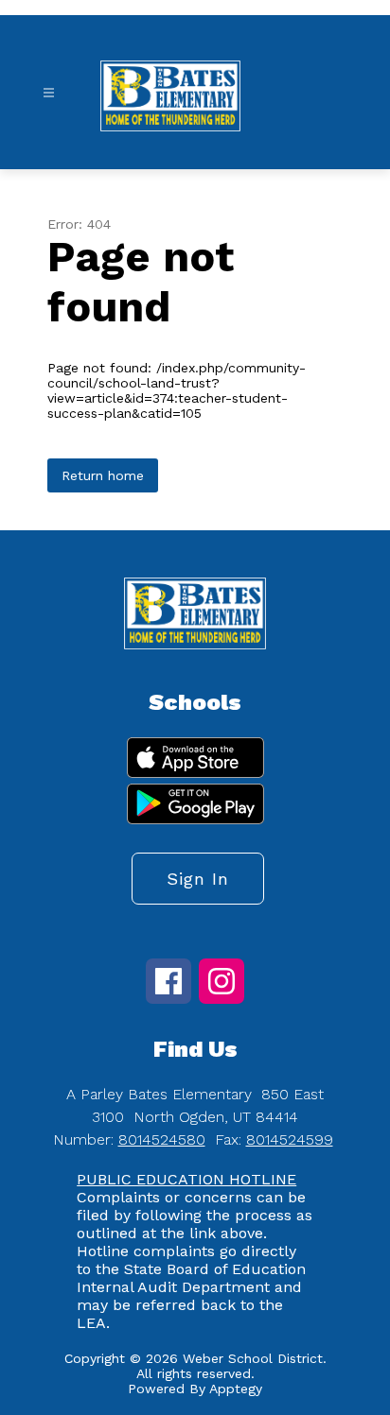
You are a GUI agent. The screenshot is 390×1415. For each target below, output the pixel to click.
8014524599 (289, 1139)
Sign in (198, 879)
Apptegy (235, 1388)
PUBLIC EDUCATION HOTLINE (186, 1179)
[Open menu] (49, 93)
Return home (103, 475)
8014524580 (161, 1139)
